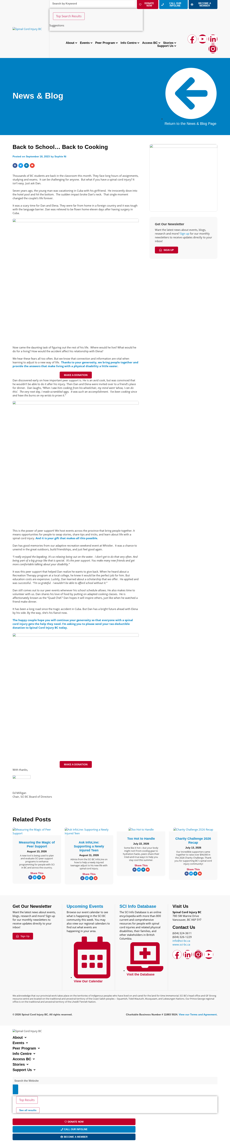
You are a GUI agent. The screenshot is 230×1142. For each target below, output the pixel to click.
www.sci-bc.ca (181, 944)
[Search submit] (15, 1089)
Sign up (184, 233)
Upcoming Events (85, 906)
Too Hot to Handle (141, 838)
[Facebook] (192, 38)
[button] (15, 165)
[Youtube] (202, 38)
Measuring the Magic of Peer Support (37, 844)
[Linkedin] (212, 38)
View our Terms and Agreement (198, 1014)
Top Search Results (69, 16)
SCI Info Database (137, 906)
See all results (27, 1110)
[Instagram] (212, 48)
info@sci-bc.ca (181, 940)
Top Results (27, 1100)
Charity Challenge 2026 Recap (193, 840)
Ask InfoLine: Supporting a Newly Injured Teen (89, 846)
